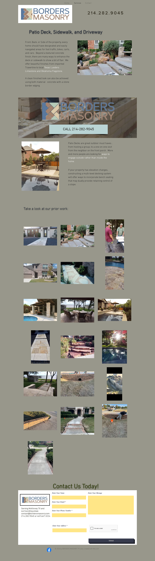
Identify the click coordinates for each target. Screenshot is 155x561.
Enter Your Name (58, 493)
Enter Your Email (58, 502)
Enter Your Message (95, 493)
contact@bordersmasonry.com (35, 513)
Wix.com (96, 549)
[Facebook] (49, 550)
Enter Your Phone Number (61, 510)
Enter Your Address (59, 526)
